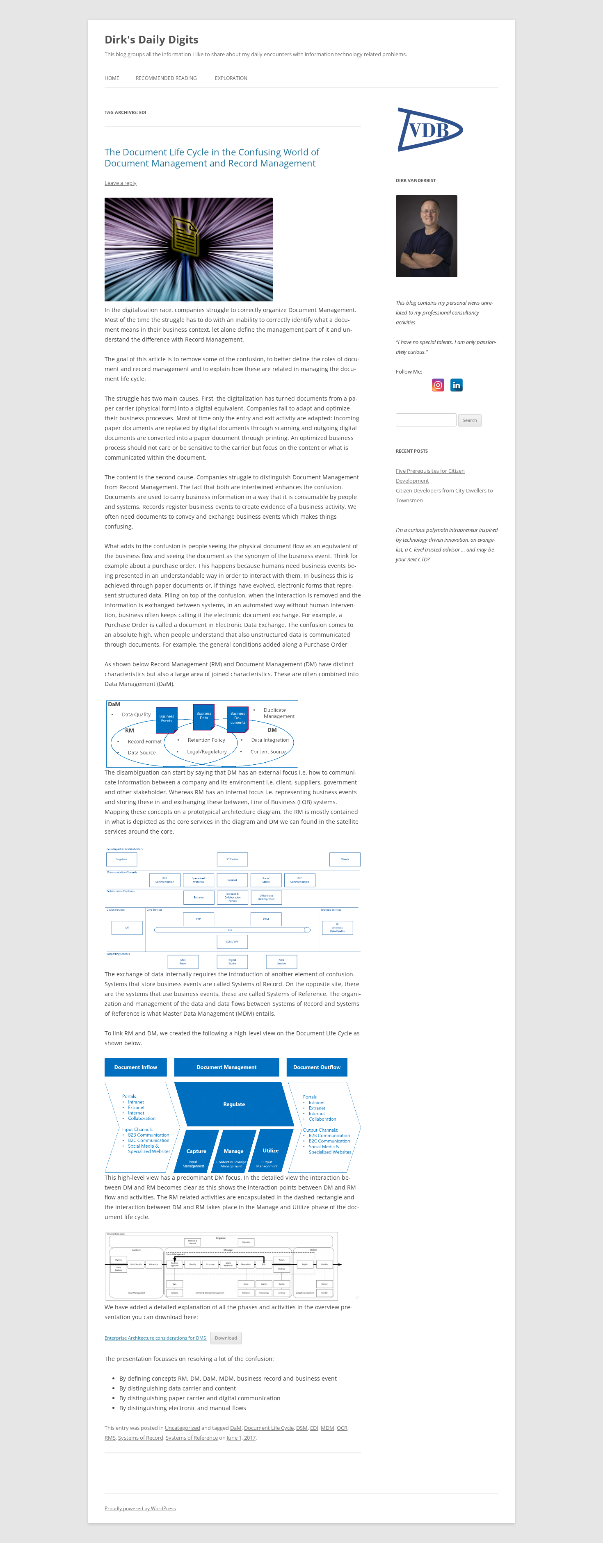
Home (112, 78)
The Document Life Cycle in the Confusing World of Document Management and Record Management (212, 157)
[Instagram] (438, 385)
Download (226, 1338)
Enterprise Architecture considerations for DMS (156, 1338)
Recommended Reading (166, 78)
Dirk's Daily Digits (152, 39)
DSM (302, 1427)
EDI (314, 1427)
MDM (327, 1427)
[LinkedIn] (456, 385)
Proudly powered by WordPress (140, 1508)
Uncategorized (182, 1427)
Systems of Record (140, 1437)
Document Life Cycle (269, 1427)
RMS (110, 1437)
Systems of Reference (192, 1437)
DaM (236, 1427)
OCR (342, 1427)
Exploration (231, 78)
